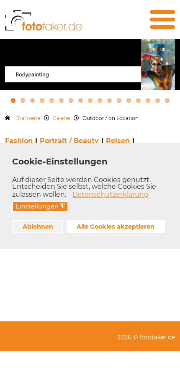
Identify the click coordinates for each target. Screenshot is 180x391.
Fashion (19, 141)
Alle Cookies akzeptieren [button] (115, 226)
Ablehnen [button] (38, 226)
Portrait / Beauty (69, 141)
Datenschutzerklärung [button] (110, 194)
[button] (68, 195)
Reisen (118, 141)
